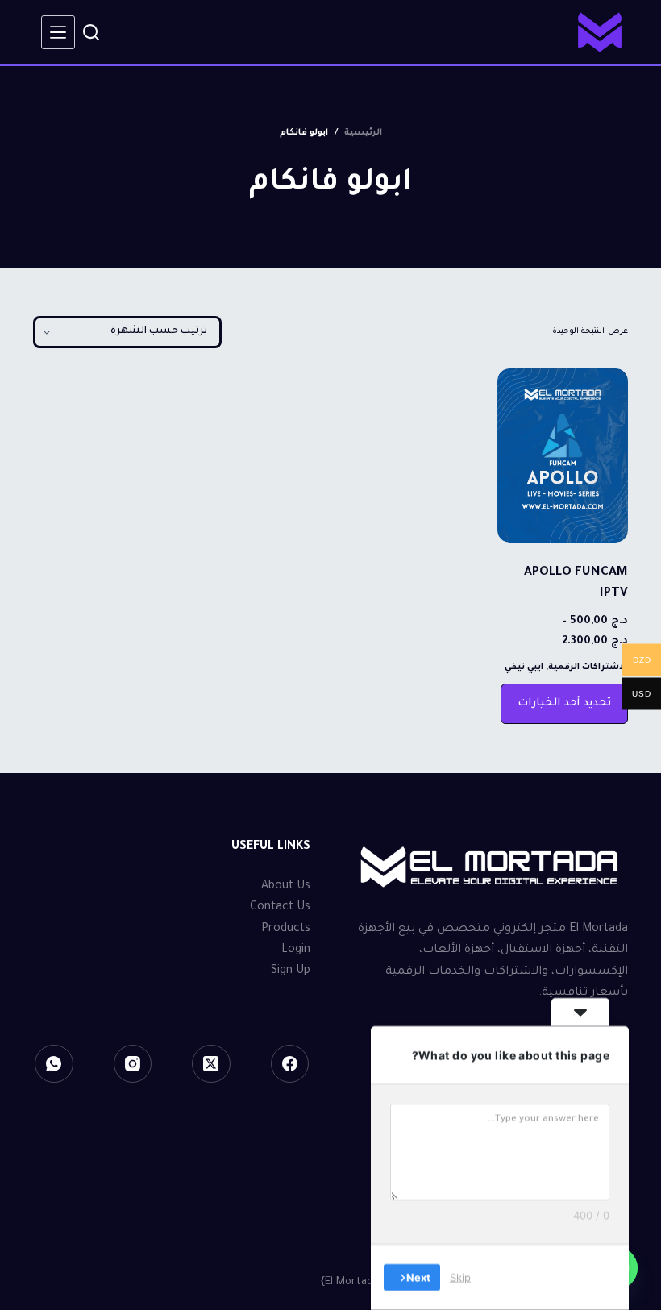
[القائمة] (58, 32)
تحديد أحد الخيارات (564, 703)
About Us (285, 886)
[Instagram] (133, 1064)
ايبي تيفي (524, 667)
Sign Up (290, 971)
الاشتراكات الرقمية (588, 667)
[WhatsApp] (54, 1064)
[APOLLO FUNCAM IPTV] (562, 455)
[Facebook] (290, 1064)
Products (285, 929)
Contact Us (280, 907)
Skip (460, 1276)
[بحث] (91, 32)
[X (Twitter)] (211, 1064)
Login (295, 950)
